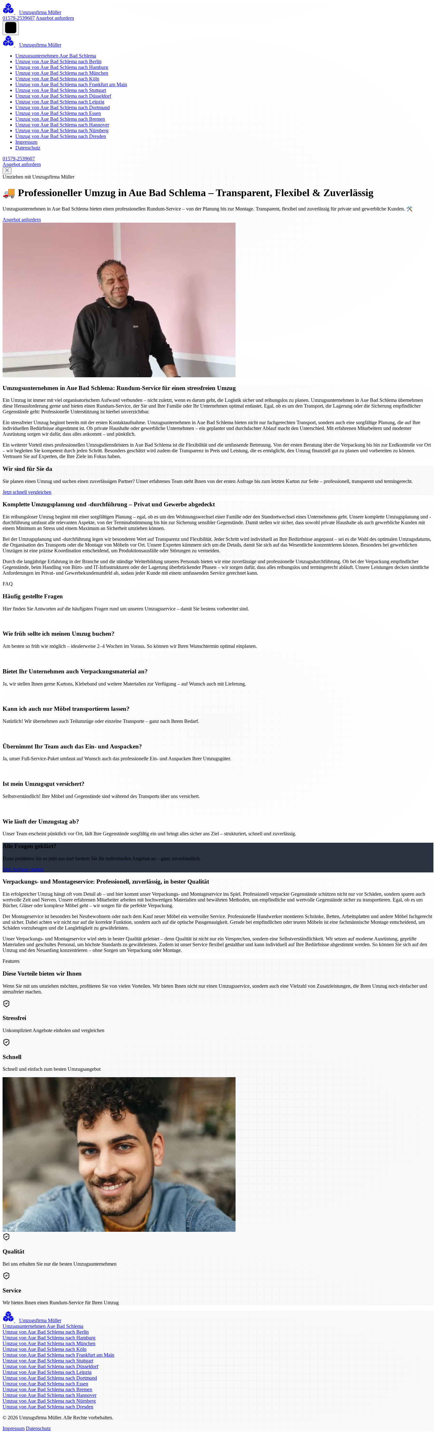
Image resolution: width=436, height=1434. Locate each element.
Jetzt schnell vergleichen (27, 492)
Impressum (26, 142)
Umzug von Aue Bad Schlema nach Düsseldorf (63, 96)
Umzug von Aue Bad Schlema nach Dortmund (62, 107)
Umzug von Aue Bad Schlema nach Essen (58, 113)
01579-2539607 (19, 18)
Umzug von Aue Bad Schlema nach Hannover (62, 124)
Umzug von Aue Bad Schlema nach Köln (57, 78)
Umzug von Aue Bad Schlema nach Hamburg (61, 67)
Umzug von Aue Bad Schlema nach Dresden (60, 136)
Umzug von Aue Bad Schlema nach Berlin (58, 61)
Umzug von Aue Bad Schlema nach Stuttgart (60, 90)
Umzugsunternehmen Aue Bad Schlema (55, 55)
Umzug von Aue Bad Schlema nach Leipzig (59, 101)
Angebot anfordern (55, 18)
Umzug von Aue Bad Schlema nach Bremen (60, 119)
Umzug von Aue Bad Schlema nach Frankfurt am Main (71, 84)
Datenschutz (27, 147)
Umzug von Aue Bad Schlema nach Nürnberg (62, 130)
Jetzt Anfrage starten (23, 869)
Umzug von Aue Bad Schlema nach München (61, 73)
